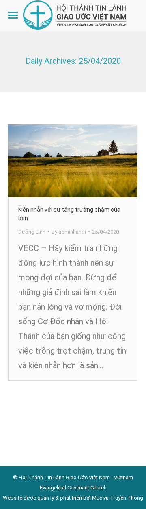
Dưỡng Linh (31, 232)
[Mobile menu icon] (13, 15)
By (69, 232)
